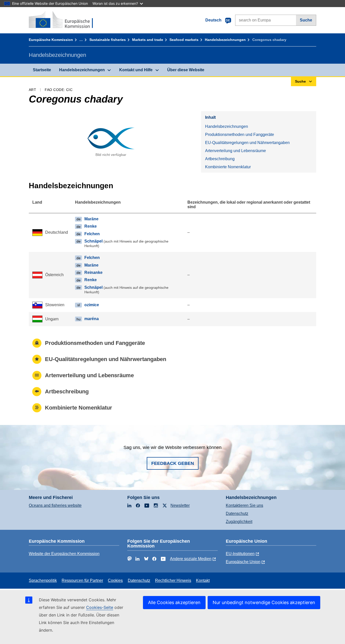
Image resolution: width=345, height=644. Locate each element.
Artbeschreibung (220, 159)
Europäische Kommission (51, 40)
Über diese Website (185, 70)
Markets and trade (147, 40)
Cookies (115, 580)
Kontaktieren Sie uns (244, 505)
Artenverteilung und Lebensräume (235, 151)
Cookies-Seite (99, 607)
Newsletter (180, 505)
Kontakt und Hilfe (136, 70)
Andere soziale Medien (190, 559)
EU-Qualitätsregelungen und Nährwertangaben (247, 142)
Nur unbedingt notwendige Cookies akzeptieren (264, 602)
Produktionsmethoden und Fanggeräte (239, 134)
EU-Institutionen (240, 554)
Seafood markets (184, 40)
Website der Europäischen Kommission (64, 554)
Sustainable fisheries (107, 40)
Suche (306, 20)
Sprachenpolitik (43, 580)
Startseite (42, 70)
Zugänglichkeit (239, 521)
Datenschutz (237, 513)
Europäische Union (243, 562)
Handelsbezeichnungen (225, 40)
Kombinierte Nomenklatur (228, 167)
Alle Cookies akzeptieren (174, 602)
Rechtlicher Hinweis (173, 580)
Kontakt (203, 580)
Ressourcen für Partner (82, 580)
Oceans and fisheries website (55, 505)
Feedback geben (172, 463)
